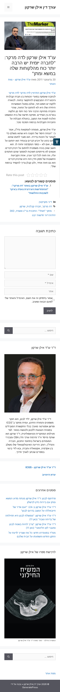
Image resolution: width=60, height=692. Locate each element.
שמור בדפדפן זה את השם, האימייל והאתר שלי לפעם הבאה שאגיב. (29, 300)
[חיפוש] (8, 330)
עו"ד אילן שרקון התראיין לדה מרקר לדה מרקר (32, 92)
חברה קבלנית (34, 206)
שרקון (22, 206)
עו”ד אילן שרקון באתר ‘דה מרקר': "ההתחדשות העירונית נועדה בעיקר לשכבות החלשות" (29, 189)
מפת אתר (50, 673)
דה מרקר (47, 206)
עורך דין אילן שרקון (40, 7)
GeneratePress (30, 687)
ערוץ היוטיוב (49, 474)
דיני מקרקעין (45, 201)
